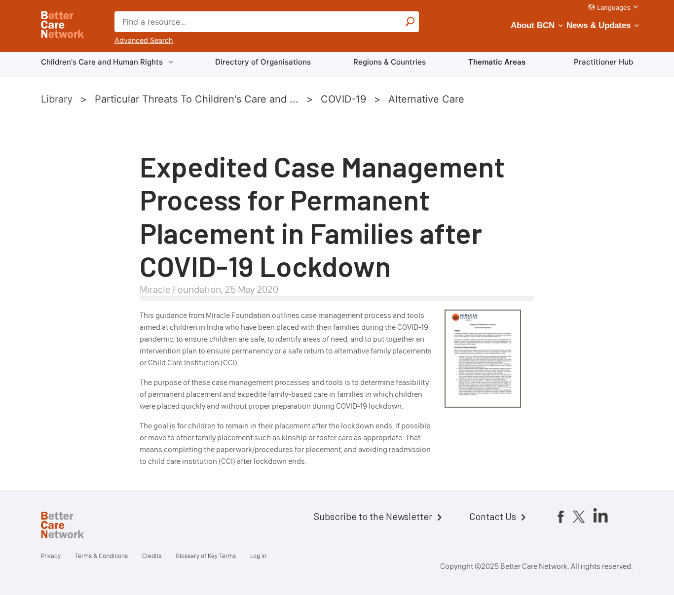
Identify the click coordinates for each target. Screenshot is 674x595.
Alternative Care (426, 99)
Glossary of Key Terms (206, 556)
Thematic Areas (496, 62)
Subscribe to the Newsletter (373, 516)
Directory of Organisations (263, 62)
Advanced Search (143, 40)
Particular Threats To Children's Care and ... (197, 99)
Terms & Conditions (101, 556)
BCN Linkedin (600, 515)
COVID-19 (343, 99)
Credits (151, 556)
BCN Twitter (579, 516)
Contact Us (492, 516)
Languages (614, 7)
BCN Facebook (560, 516)
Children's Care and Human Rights (102, 62)
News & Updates (598, 25)
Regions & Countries (389, 62)
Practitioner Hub (603, 62)
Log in (258, 556)
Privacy (51, 556)
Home (70, 526)
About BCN (533, 25)
